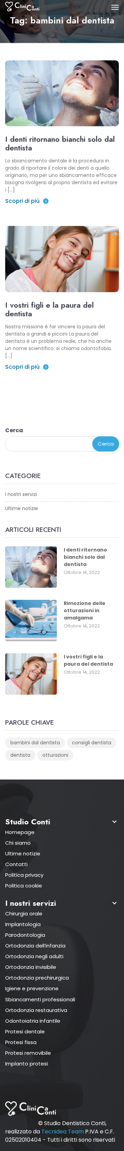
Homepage (19, 832)
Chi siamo (18, 842)
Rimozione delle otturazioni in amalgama (84, 610)
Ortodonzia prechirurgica (37, 977)
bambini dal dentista (35, 742)
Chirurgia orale (23, 913)
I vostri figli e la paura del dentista (49, 309)
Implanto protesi (26, 1063)
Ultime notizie (21, 508)
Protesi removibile (28, 1052)
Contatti (16, 864)
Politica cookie (23, 885)
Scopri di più (22, 201)
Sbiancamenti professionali (40, 999)
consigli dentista (91, 742)
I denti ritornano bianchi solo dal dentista (60, 143)
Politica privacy (24, 875)
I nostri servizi (21, 494)
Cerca (14, 430)
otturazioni (55, 755)
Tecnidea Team (62, 1131)
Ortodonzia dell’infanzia (35, 945)
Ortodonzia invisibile (30, 967)
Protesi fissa (21, 1042)
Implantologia (23, 924)
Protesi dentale (25, 1031)
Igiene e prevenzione (32, 988)
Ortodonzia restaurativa (36, 1010)
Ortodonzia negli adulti (34, 956)
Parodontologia (25, 935)
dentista (20, 755)
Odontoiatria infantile (32, 1020)
